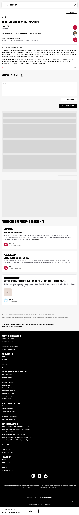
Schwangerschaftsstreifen (9, 419)
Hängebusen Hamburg (8, 380)
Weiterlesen (35, 239)
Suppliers (4, 467)
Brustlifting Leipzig (6, 398)
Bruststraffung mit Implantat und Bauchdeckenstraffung (16, 437)
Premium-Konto (6, 462)
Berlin (3, 356)
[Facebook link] (39, 476)
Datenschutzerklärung (8, 502)
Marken (4, 465)
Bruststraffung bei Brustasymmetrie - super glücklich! (16, 429)
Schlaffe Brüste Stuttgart (8, 393)
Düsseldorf (4, 364)
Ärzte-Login (5, 459)
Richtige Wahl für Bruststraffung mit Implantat (14, 434)
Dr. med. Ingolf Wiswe (7, 341)
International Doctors (7, 470)
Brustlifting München (7, 377)
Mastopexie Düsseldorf (8, 382)
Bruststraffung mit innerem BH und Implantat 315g (15, 440)
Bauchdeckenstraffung (11, 278)
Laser (3, 414)
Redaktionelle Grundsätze (67, 502)
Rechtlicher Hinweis (53, 502)
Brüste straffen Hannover (8, 390)
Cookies (32, 502)
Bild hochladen (69, 99)
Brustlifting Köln (6, 385)
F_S (8, 26)
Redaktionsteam (6, 449)
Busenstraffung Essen (7, 396)
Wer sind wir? (5, 447)
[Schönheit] (12, 5)
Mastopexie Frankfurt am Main (10, 388)
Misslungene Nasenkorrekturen (10, 416)
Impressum (47, 504)
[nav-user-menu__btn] (74, 5)
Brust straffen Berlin (7, 374)
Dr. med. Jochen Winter (8, 338)
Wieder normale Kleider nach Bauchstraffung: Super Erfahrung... (35, 281)
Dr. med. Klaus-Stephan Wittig (10, 346)
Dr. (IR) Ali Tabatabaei (20, 33)
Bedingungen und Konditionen (35, 504)
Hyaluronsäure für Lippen (8, 411)
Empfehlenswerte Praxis (15, 232)
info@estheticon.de (47, 497)
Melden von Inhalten (7, 452)
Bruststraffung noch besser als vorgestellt (13, 432)
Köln (3, 367)
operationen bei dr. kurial (16, 257)
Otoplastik (8, 229)
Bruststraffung (9, 254)
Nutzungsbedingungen (22, 502)
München (4, 359)
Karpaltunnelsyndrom (7, 408)
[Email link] (46, 476)
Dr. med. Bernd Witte (7, 344)
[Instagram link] (33, 476)
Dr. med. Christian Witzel (8, 349)
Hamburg (4, 362)
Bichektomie (5, 405)
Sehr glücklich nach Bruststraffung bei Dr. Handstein (15, 426)
